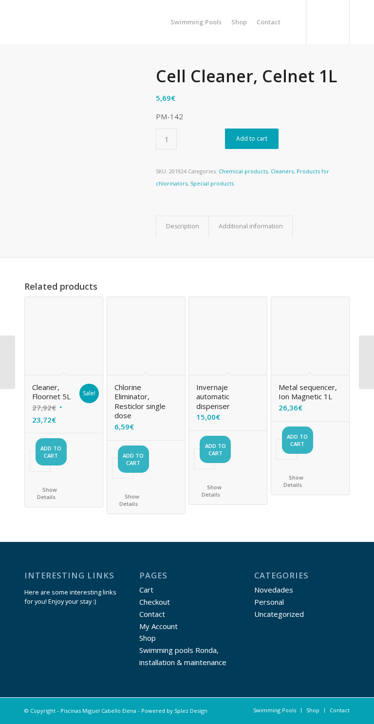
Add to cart (251, 138)
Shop (147, 638)
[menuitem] (196, 22)
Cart (146, 589)
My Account (158, 626)
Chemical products (243, 171)
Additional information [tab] (251, 226)
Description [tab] (182, 226)
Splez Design (190, 710)
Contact (152, 614)
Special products (212, 183)
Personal (269, 602)
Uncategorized (279, 614)
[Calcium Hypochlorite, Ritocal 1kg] (366, 362)
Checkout (154, 602)
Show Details (47, 493)
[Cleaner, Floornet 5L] (7, 362)
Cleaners (282, 171)
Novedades (273, 589)
